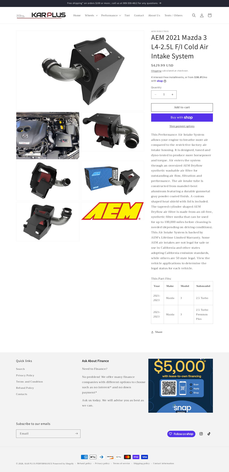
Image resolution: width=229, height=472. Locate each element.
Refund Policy (25, 388)
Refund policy (84, 463)
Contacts (21, 394)
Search (20, 369)
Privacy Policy (25, 375)
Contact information (163, 463)
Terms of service (121, 463)
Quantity (156, 87)
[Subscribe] (76, 433)
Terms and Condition (29, 381)
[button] (91, 15)
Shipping (156, 71)
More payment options (182, 126)
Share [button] (158, 332)
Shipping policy (142, 463)
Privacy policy (102, 463)
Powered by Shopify (63, 463)
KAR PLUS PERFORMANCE (38, 463)
